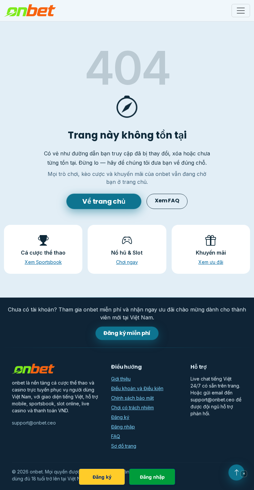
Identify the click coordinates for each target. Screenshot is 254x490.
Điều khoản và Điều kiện (137, 388)
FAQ (115, 436)
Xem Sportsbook (43, 262)
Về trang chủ (103, 201)
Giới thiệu (121, 379)
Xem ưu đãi (210, 262)
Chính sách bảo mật (132, 398)
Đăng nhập (123, 426)
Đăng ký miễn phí (127, 333)
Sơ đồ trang (123, 446)
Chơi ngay (127, 262)
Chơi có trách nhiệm (132, 407)
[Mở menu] (241, 10)
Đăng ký (120, 417)
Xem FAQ (167, 200)
